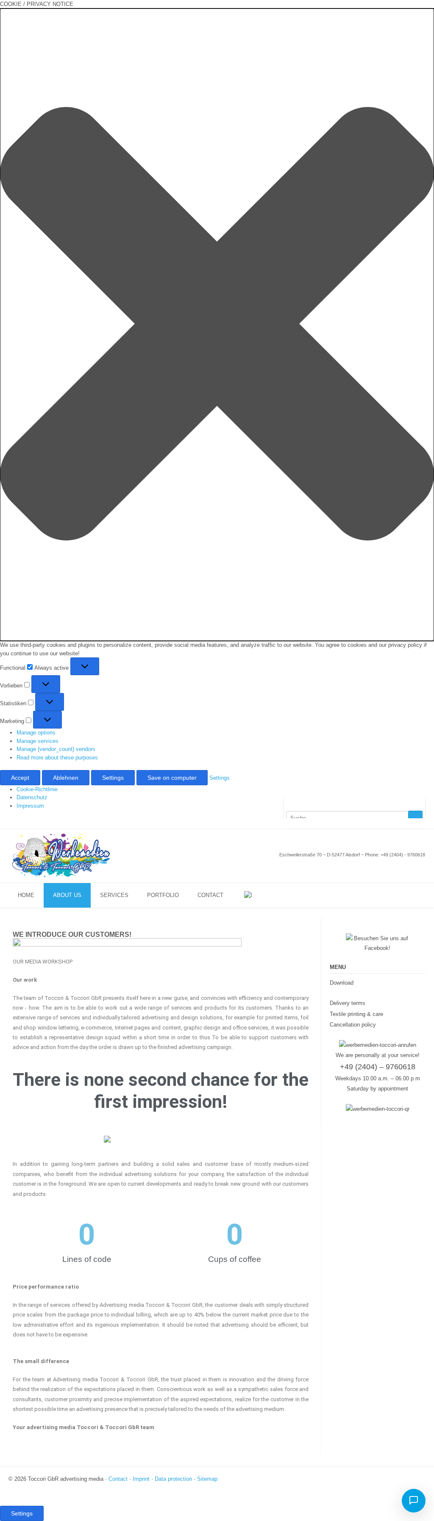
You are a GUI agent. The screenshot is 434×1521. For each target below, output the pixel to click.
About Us (67, 895)
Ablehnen (65, 777)
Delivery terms (347, 1003)
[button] (217, 324)
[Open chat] (414, 1501)
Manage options (36, 732)
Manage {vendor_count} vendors (56, 749)
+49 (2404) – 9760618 (377, 1067)
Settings (113, 777)
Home (26, 895)
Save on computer (172, 777)
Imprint (141, 1479)
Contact (210, 895)
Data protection (173, 1479)
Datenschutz (32, 797)
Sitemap (207, 1479)
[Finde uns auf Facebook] (413, 823)
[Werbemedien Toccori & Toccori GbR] (61, 855)
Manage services (37, 741)
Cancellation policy (353, 1024)
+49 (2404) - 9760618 (403, 854)
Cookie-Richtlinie (37, 789)
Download (341, 983)
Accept (20, 777)
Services (114, 895)
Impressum (30, 806)
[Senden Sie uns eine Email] (405, 823)
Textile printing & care (356, 1014)
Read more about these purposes (57, 757)
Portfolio (163, 895)
